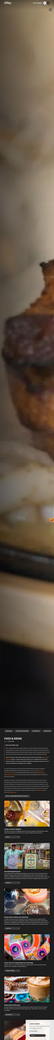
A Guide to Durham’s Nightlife (12, 829)
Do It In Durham (37, 3)
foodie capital (41, 790)
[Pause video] (50, 9)
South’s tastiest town (11, 792)
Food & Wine (12, 772)
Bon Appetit (32, 770)
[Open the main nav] (48, 3)
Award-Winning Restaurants (12, 871)
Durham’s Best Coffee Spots (12, 1005)
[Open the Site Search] (44, 3)
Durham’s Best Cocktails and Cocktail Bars (16, 917)
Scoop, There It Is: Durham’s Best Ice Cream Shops (18, 963)
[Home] (7, 3)
